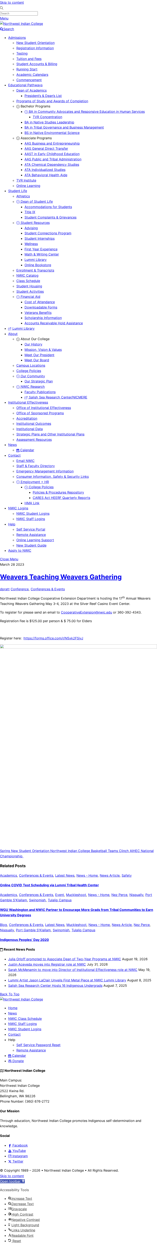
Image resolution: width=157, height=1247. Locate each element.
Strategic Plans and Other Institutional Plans (50, 434)
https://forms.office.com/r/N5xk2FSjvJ (53, 638)
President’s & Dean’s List (43, 96)
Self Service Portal (30, 529)
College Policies (28, 371)
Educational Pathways (25, 85)
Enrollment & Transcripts (35, 270)
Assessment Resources (34, 440)
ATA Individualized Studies (45, 170)
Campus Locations (30, 365)
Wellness (31, 244)
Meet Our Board (37, 360)
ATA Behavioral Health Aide (46, 175)
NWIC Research (32, 387)
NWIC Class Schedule (25, 1019)
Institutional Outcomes (33, 423)
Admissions (17, 38)
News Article (110, 875)
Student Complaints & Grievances (50, 217)
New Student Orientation (35, 43)
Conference (20, 589)
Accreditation (26, 418)
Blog (3, 925)
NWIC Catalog (27, 275)
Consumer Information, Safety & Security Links (52, 476)
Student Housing (29, 286)
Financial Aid (30, 297)
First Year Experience (41, 249)
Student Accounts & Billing (36, 64)
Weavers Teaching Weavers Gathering (61, 577)
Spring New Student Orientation (24, 851)
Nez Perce (119, 895)
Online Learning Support (35, 540)
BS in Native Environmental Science (52, 133)
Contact (14, 455)
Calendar (26, 450)
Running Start (26, 69)
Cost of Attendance (40, 302)
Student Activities (30, 291)
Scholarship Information (43, 318)
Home (12, 1008)
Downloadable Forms (41, 307)
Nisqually (136, 895)
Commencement (29, 80)
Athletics (23, 196)
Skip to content (12, 2)
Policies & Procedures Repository (58, 492)
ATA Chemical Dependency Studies (52, 164)
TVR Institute (26, 180)
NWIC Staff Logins (30, 519)
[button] (12, 1181)
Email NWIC (25, 461)
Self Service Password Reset (38, 1045)
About (13, 334)
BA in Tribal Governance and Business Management (64, 127)
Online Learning (28, 186)
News (12, 445)
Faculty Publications (40, 392)
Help (11, 524)
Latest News (64, 875)
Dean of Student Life (36, 201)
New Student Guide (31, 545)
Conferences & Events (48, 589)
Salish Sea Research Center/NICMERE (57, 397)
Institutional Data (29, 429)
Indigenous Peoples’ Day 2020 (24, 940)
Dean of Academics (31, 90)
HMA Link (32, 503)
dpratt (5, 589)
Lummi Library (36, 260)
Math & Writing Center (42, 254)
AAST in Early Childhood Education (52, 154)
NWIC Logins (18, 508)
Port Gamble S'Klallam (33, 930)
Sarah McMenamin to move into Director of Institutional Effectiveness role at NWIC (72, 970)
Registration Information (35, 48)
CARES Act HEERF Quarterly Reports (61, 498)
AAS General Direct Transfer (46, 148)
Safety (127, 875)
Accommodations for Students (48, 207)
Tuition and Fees (28, 59)
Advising (31, 228)
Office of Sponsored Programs (40, 413)
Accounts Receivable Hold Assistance (54, 323)
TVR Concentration (47, 117)
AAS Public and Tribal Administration (53, 159)
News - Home (87, 875)
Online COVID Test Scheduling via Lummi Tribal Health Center (49, 885)
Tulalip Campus (60, 900)
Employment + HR (34, 482)
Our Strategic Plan (39, 381)
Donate (17, 1061)
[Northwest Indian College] (21, 24)
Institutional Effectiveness (28, 402)
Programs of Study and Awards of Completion (52, 101)
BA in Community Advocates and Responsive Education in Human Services (86, 111)
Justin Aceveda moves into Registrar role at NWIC (47, 964)
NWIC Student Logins (32, 513)
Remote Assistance (31, 535)
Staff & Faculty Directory (35, 466)
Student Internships (40, 238)
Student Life (17, 191)
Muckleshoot (76, 895)
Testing (22, 53)
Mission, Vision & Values (43, 350)
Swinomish (37, 900)
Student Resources (35, 223)
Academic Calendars (32, 75)
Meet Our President (39, 355)
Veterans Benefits (38, 313)
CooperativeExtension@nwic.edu (86, 612)
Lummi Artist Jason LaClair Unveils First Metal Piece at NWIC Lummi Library (67, 980)
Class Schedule (28, 281)
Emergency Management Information (45, 471)
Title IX (30, 212)
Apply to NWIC (19, 550)
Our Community (32, 376)
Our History (33, 344)
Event (59, 895)
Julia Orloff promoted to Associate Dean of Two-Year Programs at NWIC (64, 959)
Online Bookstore (38, 265)
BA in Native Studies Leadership (49, 122)
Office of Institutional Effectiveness (43, 408)
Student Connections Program (48, 233)
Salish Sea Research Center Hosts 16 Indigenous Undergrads (55, 985)
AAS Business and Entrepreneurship (52, 143)
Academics (8, 875)
